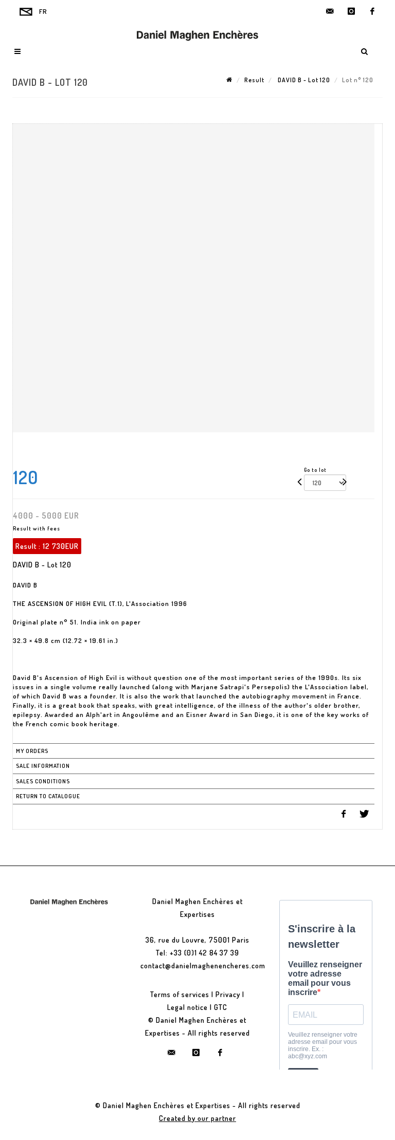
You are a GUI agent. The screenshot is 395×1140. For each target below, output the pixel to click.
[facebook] (372, 11)
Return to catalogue (48, 796)
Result (254, 80)
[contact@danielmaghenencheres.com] (330, 11)
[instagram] (351, 11)
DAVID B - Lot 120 (303, 80)
